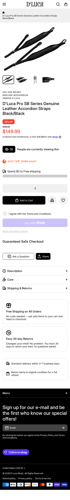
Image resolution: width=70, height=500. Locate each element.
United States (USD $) (13, 468)
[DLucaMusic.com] (35, 4)
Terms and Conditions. (39, 213)
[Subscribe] (63, 427)
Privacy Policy (47, 435)
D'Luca (16, 98)
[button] (65, 4)
